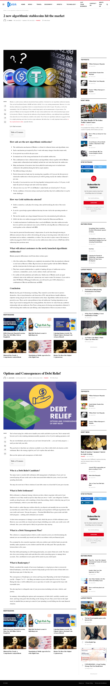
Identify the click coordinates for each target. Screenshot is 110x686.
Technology (71, 4)
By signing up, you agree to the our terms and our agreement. (94, 208)
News (30, 4)
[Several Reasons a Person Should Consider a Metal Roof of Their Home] (84, 144)
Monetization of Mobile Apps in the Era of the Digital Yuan (39, 356)
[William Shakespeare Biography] (84, 66)
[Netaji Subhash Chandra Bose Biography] (84, 74)
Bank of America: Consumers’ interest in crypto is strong (93, 453)
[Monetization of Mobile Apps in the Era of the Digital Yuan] (40, 346)
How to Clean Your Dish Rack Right (96, 484)
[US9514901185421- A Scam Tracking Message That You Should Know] (94, 654)
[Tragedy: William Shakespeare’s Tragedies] (84, 92)
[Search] (107, 4)
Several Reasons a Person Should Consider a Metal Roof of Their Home (97, 143)
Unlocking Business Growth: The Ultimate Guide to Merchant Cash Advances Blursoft (63, 335)
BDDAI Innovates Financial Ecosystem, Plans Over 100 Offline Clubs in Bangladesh (14, 335)
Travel (39, 4)
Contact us (93, 4)
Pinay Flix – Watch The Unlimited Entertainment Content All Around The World (97, 561)
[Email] (5, 122)
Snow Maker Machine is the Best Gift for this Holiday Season (97, 579)
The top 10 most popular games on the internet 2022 (95, 619)
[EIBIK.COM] (12, 4)
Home (23, 4)
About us (81, 683)
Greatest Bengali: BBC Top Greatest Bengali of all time (95, 152)
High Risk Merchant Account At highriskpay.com (37, 334)
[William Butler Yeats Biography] (84, 83)
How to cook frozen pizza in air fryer (96, 588)
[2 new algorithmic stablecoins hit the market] (39, 74)
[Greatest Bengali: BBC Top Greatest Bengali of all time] (84, 153)
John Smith (11, 378)
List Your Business (83, 4)
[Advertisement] (55, 35)
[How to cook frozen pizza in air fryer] (84, 589)
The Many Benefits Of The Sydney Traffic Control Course (92, 121)
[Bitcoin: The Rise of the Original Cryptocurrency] (65, 346)
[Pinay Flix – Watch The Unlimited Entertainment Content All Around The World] (84, 562)
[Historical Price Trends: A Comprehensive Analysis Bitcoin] (14, 346)
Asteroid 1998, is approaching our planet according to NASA (97, 468)
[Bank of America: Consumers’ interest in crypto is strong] (94, 442)
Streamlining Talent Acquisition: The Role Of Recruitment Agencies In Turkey (97, 230)
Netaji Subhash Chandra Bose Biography (96, 73)
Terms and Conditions (101, 683)
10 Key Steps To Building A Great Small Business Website (94, 314)
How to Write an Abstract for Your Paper (97, 134)
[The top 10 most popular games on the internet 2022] (94, 608)
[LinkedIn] (5, 114)
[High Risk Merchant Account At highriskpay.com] (40, 324)
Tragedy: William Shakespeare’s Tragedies (97, 90)
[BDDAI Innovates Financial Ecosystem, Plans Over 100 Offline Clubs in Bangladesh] (14, 324)
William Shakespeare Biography (97, 64)
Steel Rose (91, 249)
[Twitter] (5, 110)
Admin (10, 20)
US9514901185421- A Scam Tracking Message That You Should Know (95, 665)
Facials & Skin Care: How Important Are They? (95, 571)
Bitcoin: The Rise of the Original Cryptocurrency (62, 356)
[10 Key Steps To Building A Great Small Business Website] (94, 304)
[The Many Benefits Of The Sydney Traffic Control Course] (94, 111)
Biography (48, 4)
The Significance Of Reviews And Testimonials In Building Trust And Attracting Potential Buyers (97, 240)
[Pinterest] (5, 118)
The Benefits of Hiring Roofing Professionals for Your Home (93, 290)
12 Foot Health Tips (90, 642)
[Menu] (3, 4)
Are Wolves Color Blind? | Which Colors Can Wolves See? (94, 338)
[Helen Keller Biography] (84, 477)
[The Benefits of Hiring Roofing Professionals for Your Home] (94, 280)
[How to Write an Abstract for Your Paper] (84, 136)
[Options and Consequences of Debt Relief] (39, 406)
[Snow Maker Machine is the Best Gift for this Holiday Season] (84, 581)
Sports (59, 4)
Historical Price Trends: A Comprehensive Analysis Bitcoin (12, 356)
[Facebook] (5, 106)
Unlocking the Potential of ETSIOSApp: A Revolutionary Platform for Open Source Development (96, 258)
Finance (38, 20)
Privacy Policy (97, 209)
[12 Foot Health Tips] (94, 632)
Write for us (101, 4)
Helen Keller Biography (94, 475)
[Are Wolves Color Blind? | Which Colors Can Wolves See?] (94, 328)
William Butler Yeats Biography (97, 81)
